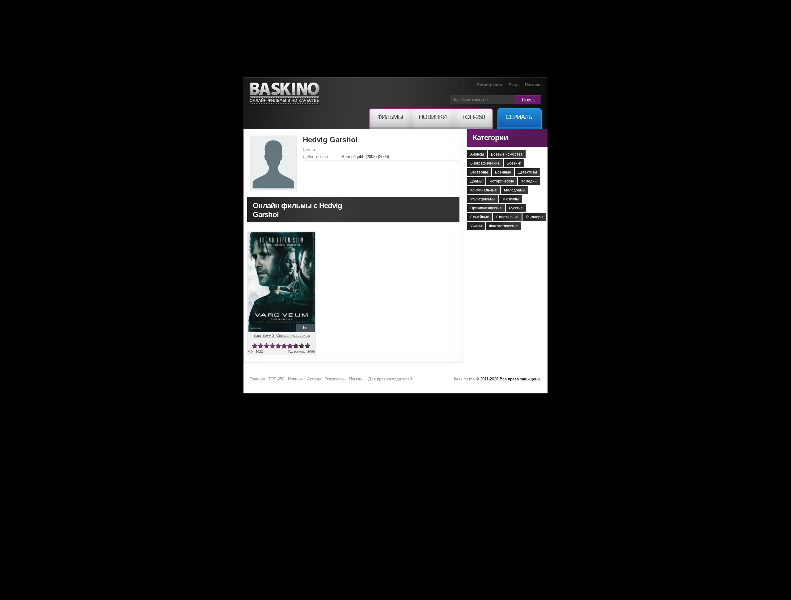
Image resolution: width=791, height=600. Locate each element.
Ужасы (476, 226)
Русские (516, 208)
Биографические (485, 163)
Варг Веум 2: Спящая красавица (281, 335)
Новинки (295, 379)
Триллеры (534, 217)
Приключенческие (486, 208)
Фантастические (503, 226)
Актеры (314, 379)
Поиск (528, 99)
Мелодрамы (514, 190)
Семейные (479, 217)
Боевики (514, 163)
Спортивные (507, 217)
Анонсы (477, 154)
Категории (490, 137)
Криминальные (483, 190)
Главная (257, 379)
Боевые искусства (506, 154)
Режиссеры (334, 379)
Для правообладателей (390, 379)
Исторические (501, 181)
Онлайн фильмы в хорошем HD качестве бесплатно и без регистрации (284, 93)
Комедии (529, 181)
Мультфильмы (482, 199)
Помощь (533, 85)
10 (308, 346)
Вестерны (479, 172)
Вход (513, 85)
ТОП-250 (276, 379)
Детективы (527, 172)
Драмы (476, 181)
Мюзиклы (510, 199)
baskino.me (464, 379)
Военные (503, 172)
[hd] (281, 234)
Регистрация (489, 85)
